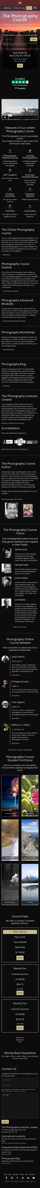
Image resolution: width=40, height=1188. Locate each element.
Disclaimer (32, 1174)
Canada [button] (8, 8)
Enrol (29, 8)
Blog (5, 1174)
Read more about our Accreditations (15, 449)
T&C (26, 1174)
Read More (6, 255)
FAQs (9, 1174)
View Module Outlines (10, 291)
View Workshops (8, 350)
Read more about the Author (12, 499)
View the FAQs (6, 1154)
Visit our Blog (6, 1163)
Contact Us (17, 8)
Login (23, 8)
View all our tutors (20, 627)
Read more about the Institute (13, 423)
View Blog (6, 386)
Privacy (22, 1174)
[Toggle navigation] (35, 7)
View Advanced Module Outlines (14, 321)
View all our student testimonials (20, 750)
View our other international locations (14, 1143)
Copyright (15, 1174)
